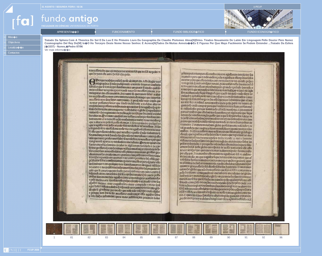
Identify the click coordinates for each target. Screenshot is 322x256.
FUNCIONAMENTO (123, 31)
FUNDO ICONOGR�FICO (263, 31)
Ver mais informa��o (57, 49)
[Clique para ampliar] (169, 220)
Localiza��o (16, 47)
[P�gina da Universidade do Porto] (22, 250)
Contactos (14, 52)
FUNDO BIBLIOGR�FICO (188, 31)
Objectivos (14, 42)
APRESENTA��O (68, 31)
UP (259, 7)
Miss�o (12, 37)
